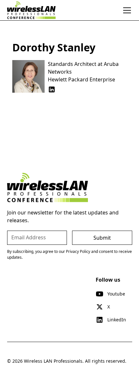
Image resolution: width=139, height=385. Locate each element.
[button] (125, 10)
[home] (31, 10)
